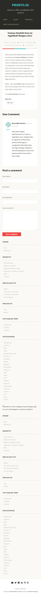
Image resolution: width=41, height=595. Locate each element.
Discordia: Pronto (18, 123)
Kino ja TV (7, 356)
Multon (6, 312)
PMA (5, 274)
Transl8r (6, 276)
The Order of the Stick (11, 292)
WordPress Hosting (33, 591)
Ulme (5, 397)
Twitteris (6, 330)
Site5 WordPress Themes (15, 591)
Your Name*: (6, 176)
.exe (5, 309)
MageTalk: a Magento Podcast (14, 271)
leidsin (19, 84)
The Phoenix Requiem (11, 294)
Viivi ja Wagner (8, 297)
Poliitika (6, 381)
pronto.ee (20, 5)
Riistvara (6, 383)
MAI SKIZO (7, 367)
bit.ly (5, 248)
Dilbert (6, 289)
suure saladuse (21, 57)
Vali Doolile (14, 94)
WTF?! (6, 400)
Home (5, 19)
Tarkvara (6, 389)
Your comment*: (8, 208)
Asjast (15, 19)
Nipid (5, 375)
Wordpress (7, 250)
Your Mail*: (6, 187)
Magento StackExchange (12, 268)
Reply (8, 129)
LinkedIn (6, 327)
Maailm (6, 362)
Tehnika (6, 391)
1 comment (29, 45)
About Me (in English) (10, 24)
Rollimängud (8, 386)
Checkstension (8, 263)
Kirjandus (7, 359)
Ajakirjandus (8, 342)
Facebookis (7, 325)
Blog (5, 348)
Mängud (6, 370)
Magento (7, 364)
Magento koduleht (10, 266)
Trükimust (27, 19)
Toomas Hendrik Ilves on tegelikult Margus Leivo (19, 34)
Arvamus (7, 345)
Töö (5, 394)
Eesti (5, 351)
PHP (5, 378)
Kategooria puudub (13, 45)
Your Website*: (7, 197)
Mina (5, 372)
